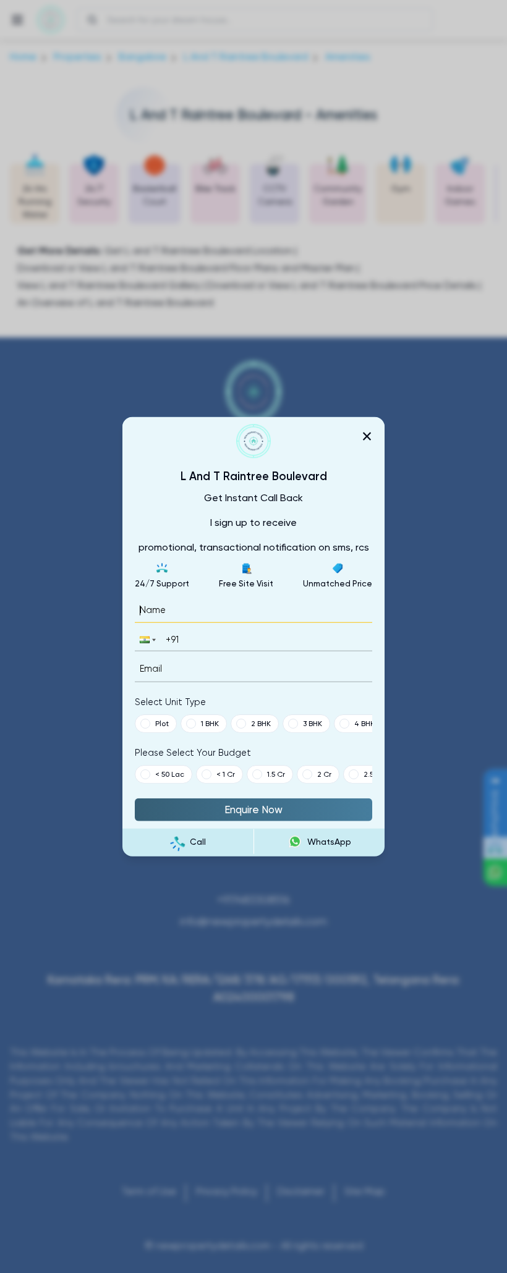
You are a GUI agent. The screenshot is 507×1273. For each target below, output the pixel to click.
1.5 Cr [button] (276, 773)
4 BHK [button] (364, 723)
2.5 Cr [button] (373, 773)
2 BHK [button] (261, 723)
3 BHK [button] (312, 723)
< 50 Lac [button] (169, 773)
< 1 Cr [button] (225, 773)
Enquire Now (253, 809)
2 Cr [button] (324, 773)
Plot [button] (162, 723)
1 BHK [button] (210, 723)
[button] (146, 640)
